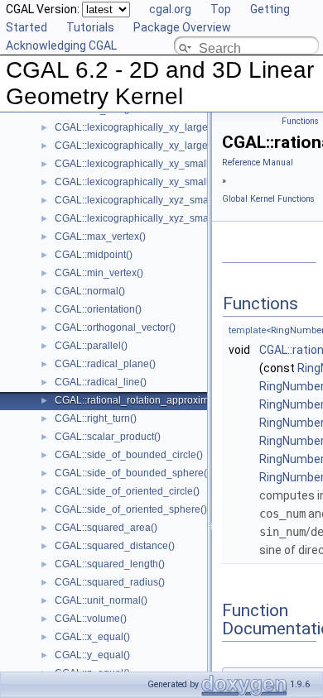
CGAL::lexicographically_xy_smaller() (139, 164)
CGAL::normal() (90, 291)
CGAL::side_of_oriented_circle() (127, 491)
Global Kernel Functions (268, 199)
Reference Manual (257, 162)
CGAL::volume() (91, 618)
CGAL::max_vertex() (100, 236)
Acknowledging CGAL (61, 45)
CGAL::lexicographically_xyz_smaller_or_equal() (165, 218)
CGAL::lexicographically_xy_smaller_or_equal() (163, 182)
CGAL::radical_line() (101, 382)
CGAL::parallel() (91, 345)
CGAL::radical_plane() (105, 364)
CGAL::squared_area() (106, 527)
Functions (300, 121)
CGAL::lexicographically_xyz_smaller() (142, 200)
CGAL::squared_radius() (110, 582)
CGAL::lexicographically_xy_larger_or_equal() (159, 145)
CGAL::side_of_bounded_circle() (129, 455)
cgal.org (170, 9)
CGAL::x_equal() (92, 637)
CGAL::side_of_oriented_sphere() (131, 509)
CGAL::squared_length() (110, 564)
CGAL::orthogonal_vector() (115, 327)
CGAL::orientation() (98, 309)
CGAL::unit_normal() (101, 600)
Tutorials (90, 27)
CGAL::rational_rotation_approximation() (146, 400)
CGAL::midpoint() (94, 255)
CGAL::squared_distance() (115, 546)
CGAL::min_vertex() (99, 273)
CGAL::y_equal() (92, 655)
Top (220, 9)
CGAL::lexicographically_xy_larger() (136, 127)
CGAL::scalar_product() (108, 436)
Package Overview (182, 27)
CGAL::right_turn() (96, 418)
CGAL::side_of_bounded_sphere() (132, 473)
